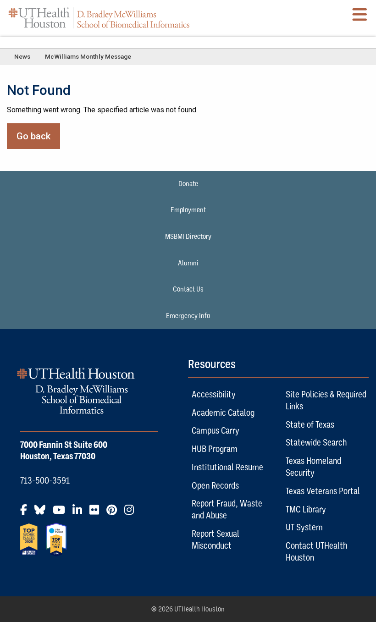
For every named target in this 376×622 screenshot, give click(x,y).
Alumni (188, 263)
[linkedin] (80, 513)
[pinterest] (114, 513)
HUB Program (215, 449)
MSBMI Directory (188, 236)
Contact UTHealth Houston (316, 551)
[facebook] (26, 513)
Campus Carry (215, 430)
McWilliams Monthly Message (88, 56)
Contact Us (188, 289)
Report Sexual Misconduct (215, 539)
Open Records (215, 485)
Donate (188, 184)
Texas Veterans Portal (323, 491)
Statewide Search (316, 442)
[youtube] (62, 513)
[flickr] (97, 513)
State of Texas (310, 424)
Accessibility (214, 394)
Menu (188, 42)
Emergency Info (188, 316)
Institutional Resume (227, 467)
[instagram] (131, 513)
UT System (304, 527)
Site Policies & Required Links (326, 400)
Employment (188, 210)
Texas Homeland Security (313, 467)
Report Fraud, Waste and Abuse (227, 509)
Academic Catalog (223, 412)
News (22, 56)
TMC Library (306, 509)
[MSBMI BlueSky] (42, 513)
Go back (33, 136)
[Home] (99, 17)
